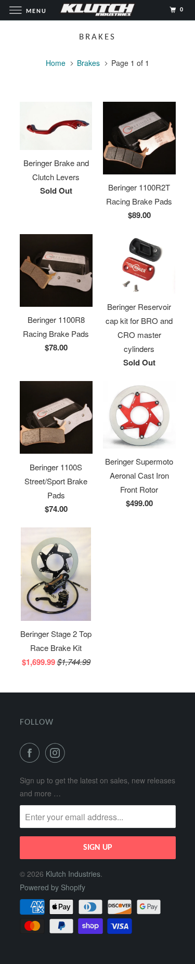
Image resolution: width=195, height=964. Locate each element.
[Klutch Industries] (98, 10)
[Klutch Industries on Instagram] (57, 753)
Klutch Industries (73, 873)
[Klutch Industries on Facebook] (32, 753)
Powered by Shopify (52, 887)
